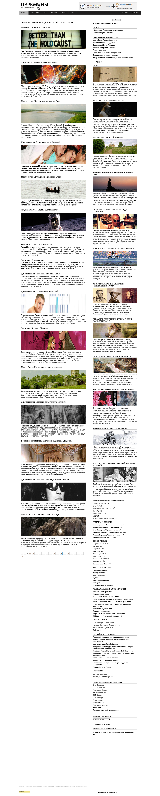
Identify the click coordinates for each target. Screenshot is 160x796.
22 (71, 553)
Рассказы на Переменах (102, 592)
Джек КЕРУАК (98, 551)
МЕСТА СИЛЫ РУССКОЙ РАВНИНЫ (108, 137)
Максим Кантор (98, 703)
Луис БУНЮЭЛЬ (99, 556)
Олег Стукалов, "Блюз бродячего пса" (108, 525)
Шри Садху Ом (99, 575)
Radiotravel (97, 630)
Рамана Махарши (100, 570)
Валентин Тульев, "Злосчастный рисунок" (110, 532)
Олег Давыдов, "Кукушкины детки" (107, 530)
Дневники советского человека (105, 55)
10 (29, 553)
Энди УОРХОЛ (98, 549)
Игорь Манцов (98, 700)
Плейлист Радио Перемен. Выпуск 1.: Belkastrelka (113, 651)
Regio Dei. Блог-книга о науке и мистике (109, 614)
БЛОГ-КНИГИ (35, 12)
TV (45, 12)
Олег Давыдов (98, 685)
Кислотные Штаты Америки (104, 45)
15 (47, 553)
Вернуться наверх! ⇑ (108, 792)
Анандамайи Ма (99, 573)
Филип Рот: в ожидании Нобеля (105, 660)
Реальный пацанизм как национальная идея (111, 637)
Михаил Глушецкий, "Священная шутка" (109, 527)
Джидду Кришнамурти (101, 580)
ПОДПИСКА (135, 12)
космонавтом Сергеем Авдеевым (59, 238)
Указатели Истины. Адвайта (104, 43)
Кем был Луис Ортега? (103, 33)
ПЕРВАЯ (23, 12)
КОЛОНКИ (53, 12)
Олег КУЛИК (97, 506)
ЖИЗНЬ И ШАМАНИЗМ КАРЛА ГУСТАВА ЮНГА (113, 249)
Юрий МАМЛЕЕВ (99, 513)
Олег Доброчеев (99, 688)
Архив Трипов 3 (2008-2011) (103, 628)
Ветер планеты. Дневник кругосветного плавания (113, 58)
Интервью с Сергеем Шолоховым (36, 244)
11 (33, 553)
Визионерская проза (101, 594)
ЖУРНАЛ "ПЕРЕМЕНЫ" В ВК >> (105, 24)
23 (75, 553)
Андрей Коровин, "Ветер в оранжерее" (108, 535)
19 (61, 553)
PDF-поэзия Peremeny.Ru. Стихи (106, 597)
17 (54, 553)
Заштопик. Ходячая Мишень (34, 328)
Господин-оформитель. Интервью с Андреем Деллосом (46, 441)
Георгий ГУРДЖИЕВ (100, 544)
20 (64, 553)
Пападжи (96, 583)
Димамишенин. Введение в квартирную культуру (43, 402)
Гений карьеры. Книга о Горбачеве (107, 53)
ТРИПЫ (64, 12)
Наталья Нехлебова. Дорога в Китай (106, 625)
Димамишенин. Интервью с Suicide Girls (40, 274)
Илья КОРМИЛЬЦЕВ (101, 503)
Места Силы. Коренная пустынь (106, 658)
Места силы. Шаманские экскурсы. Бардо (41, 177)
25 (82, 553)
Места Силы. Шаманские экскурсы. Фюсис (42, 367)
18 (57, 553)
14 (43, 553)
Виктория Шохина (99, 693)
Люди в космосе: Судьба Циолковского (39, 210)
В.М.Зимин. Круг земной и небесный (107, 616)
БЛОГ (72, 12)
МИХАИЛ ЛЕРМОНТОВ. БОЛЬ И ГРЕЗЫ (110, 428)
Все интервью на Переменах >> (105, 518)
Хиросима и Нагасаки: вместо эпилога (39, 62)
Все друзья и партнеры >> (103, 677)
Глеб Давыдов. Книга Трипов (103, 623)
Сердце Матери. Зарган (102, 667)
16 (50, 553)
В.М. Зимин (97, 695)
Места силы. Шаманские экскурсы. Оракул (41, 101)
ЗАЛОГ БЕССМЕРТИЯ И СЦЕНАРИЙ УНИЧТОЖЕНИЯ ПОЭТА (108, 285)
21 (68, 553)
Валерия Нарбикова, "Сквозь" (105, 537)
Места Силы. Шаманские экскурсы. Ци (40, 514)
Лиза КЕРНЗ (97, 511)
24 (78, 553)
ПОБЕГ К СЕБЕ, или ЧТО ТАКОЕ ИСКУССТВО (112, 356)
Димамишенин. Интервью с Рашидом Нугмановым (45, 480)
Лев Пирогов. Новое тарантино (35, 27)
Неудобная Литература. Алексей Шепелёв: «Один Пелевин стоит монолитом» (113, 647)
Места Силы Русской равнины (105, 40)
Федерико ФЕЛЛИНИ (101, 559)
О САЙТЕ (125, 12)
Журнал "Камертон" (100, 674)
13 (40, 553)
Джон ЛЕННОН (98, 546)
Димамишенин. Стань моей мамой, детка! (40, 142)
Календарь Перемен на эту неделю (108, 30)
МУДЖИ (96, 516)
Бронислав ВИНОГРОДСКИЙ (104, 508)
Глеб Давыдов (98, 698)
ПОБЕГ (96, 65)
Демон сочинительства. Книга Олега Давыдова (112, 602)
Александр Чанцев (100, 690)
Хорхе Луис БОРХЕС (101, 554)
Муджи (95, 578)
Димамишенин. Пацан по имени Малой (39, 291)
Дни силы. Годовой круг (102, 609)
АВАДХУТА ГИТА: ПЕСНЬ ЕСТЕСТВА (109, 100)
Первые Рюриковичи (101, 611)
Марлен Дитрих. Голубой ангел (105, 644)
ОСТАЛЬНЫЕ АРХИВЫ (102, 725)
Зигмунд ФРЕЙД (99, 561)
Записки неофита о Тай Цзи (104, 48)
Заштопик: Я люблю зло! (33, 260)
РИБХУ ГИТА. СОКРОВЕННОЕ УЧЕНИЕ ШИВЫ (113, 389)
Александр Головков (100, 705)
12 (36, 553)
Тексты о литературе (101, 50)
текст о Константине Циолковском (35, 240)
